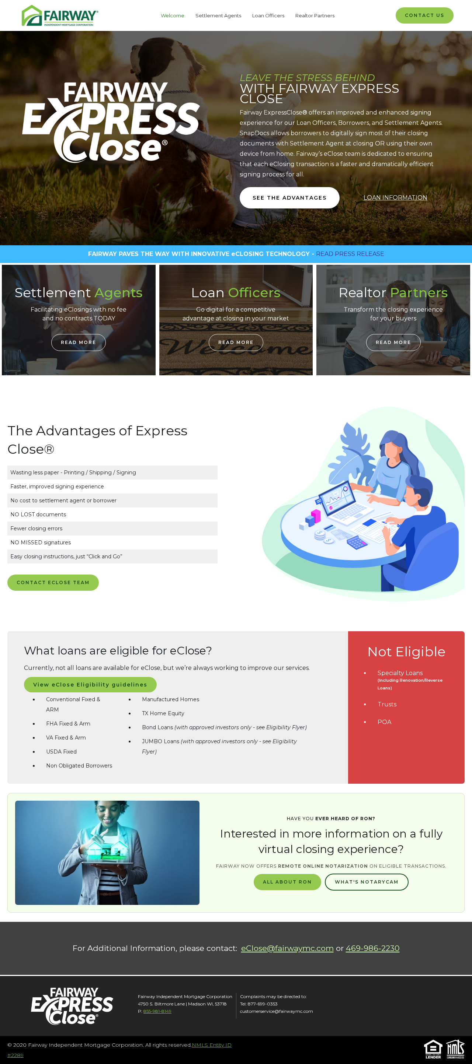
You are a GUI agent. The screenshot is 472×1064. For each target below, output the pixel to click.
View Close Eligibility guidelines (90, 684)
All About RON (287, 882)
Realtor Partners (314, 15)
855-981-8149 (157, 1011)
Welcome (172, 15)
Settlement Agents (218, 15)
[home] (59, 15)
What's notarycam (367, 882)
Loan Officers (268, 15)
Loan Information (395, 197)
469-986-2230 (373, 948)
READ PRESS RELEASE (350, 253)
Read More (78, 342)
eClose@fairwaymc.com (287, 948)
